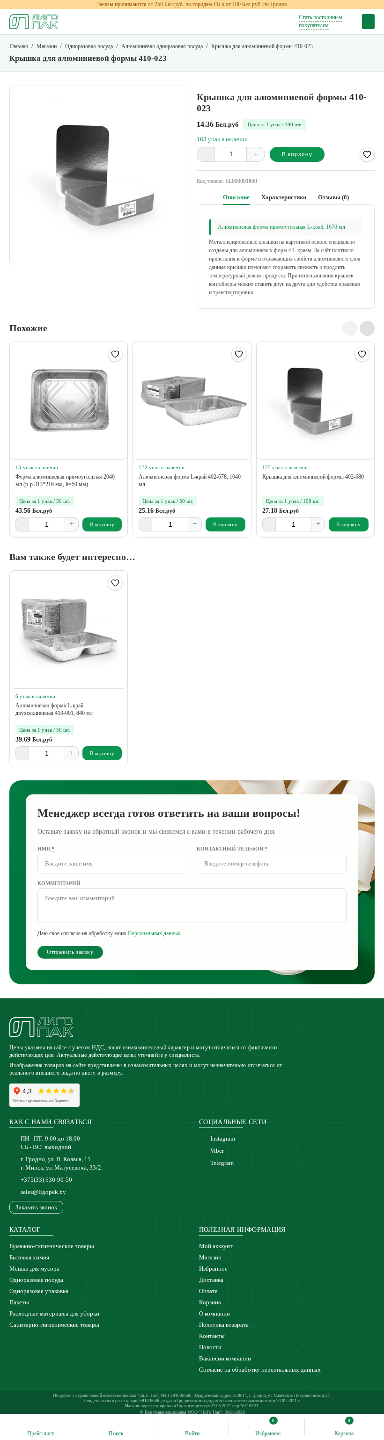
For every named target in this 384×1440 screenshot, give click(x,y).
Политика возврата (224, 1324)
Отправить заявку (70, 952)
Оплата (208, 1291)
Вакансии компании (225, 1358)
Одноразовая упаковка (38, 1291)
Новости (210, 1347)
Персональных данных (154, 933)
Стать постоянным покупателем (320, 21)
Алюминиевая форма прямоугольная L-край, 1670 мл (281, 227)
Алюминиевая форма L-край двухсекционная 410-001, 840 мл (54, 709)
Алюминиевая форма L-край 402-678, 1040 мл (190, 480)
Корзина (210, 1302)
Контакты (212, 1335)
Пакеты (19, 1302)
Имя (45, 848)
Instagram (222, 1138)
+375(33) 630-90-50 (46, 1179)
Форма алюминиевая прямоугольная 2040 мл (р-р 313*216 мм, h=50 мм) (65, 480)
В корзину (297, 154)
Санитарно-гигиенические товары (54, 1324)
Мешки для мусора (34, 1268)
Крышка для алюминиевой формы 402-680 (313, 476)
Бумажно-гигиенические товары (51, 1246)
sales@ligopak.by (43, 1191)
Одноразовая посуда (36, 1279)
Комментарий (59, 883)
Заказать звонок (36, 1207)
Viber (217, 1150)
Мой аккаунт (216, 1246)
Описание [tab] (236, 197)
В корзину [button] (102, 524)
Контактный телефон (232, 848)
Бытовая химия (29, 1257)
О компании (214, 1313)
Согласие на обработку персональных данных (260, 1369)
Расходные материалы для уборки (54, 1313)
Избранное (213, 1268)
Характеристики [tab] (283, 197)
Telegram (222, 1162)
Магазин (210, 1257)
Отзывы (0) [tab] (333, 197)
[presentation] (349, 328)
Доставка (211, 1279)
